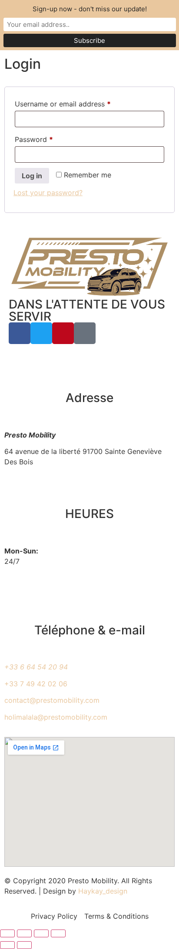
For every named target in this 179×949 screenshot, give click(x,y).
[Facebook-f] (19, 333)
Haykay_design (102, 891)
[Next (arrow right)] (24, 945)
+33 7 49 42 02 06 (35, 683)
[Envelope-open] (85, 333)
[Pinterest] (63, 333)
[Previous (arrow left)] (7, 945)
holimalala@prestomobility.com (55, 717)
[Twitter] (41, 333)
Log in (32, 175)
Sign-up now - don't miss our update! (90, 9)
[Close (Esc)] (58, 933)
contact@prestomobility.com (51, 700)
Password (48, 138)
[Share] (41, 933)
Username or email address (77, 102)
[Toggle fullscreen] (24, 933)
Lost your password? (48, 192)
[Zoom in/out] (7, 933)
